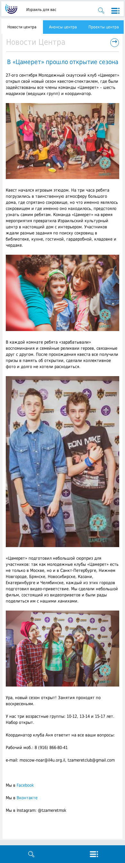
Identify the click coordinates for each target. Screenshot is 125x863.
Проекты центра (103, 27)
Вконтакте (27, 797)
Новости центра (22, 27)
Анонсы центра (63, 27)
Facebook (25, 785)
